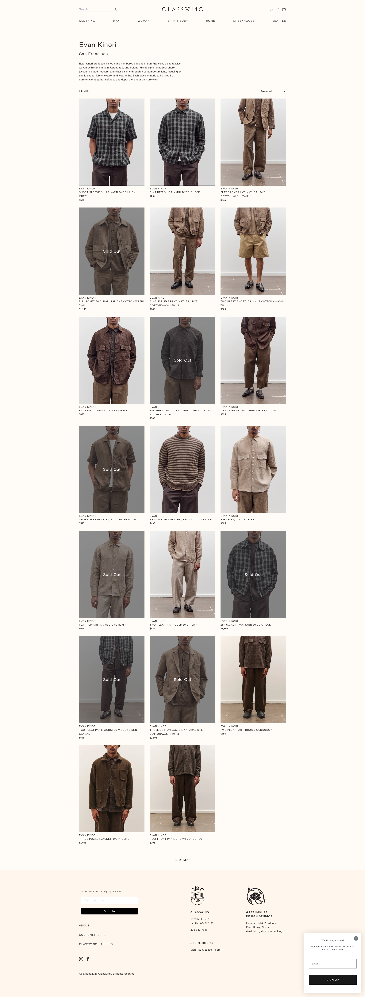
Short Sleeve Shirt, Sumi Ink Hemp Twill (110, 519)
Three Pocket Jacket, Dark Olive (104, 839)
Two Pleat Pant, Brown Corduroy (246, 730)
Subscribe (109, 911)
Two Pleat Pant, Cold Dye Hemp (173, 624)
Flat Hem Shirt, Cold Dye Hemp (102, 624)
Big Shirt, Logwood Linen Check (103, 410)
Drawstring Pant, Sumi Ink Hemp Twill (249, 410)
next (186, 860)
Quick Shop (111, 142)
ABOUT (84, 925)
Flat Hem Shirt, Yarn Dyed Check (175, 192)
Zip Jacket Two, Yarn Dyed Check (246, 624)
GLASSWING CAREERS (96, 944)
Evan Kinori (88, 188)
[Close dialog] (356, 938)
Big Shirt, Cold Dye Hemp (240, 519)
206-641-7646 (199, 929)
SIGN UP (333, 979)
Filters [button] (84, 91)
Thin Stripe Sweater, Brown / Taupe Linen (181, 519)
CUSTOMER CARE (92, 934)
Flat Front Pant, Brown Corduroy (176, 839)
